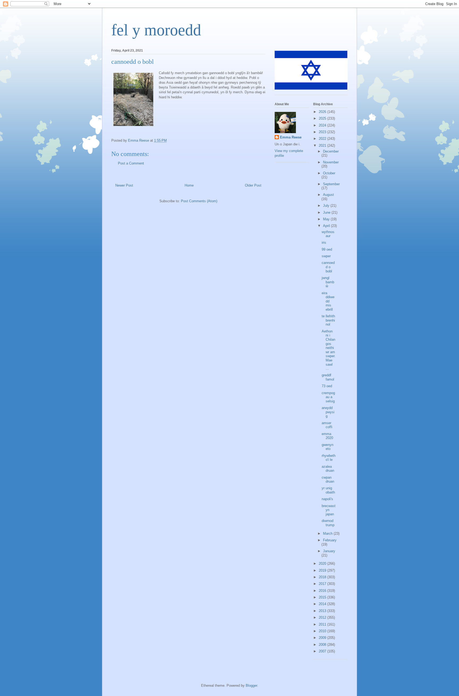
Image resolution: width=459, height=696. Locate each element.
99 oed (327, 249)
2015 (323, 597)
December (331, 151)
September (331, 184)
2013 (323, 611)
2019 (323, 570)
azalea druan (328, 469)
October (329, 173)
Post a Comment (131, 163)
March (328, 533)
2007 (323, 651)
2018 (323, 577)
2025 (323, 118)
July (326, 206)
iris (324, 242)
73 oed (327, 386)
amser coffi (327, 425)
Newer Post (124, 185)
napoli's (327, 499)
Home (189, 185)
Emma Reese (290, 137)
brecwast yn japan (328, 510)
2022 (323, 139)
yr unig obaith (328, 490)
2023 (323, 132)
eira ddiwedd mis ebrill (328, 301)
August (328, 195)
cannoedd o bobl (328, 267)
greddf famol (328, 377)
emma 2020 (327, 436)
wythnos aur (328, 234)
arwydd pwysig (328, 412)
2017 (323, 584)
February (330, 540)
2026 (323, 112)
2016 (323, 591)
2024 (323, 125)
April (327, 226)
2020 (323, 564)
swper (326, 256)
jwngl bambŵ (328, 282)
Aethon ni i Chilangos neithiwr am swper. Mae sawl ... (328, 349)
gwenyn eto (327, 447)
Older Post (253, 185)
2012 (323, 617)
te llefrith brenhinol (328, 320)
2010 (323, 631)
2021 (323, 145)
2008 (323, 645)
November (331, 162)
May (327, 219)
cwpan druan (328, 479)
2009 (323, 638)
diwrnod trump (328, 523)
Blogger (251, 685)
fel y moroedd (156, 30)
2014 (323, 604)
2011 (323, 624)
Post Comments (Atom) (199, 201)
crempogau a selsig (328, 397)
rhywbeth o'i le (328, 458)
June (327, 212)
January (329, 551)
